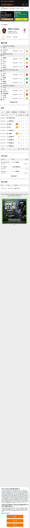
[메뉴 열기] (26, 4)
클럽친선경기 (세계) (7, 54)
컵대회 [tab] (7, 112)
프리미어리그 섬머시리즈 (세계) (10, 69)
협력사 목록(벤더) (6, 513)
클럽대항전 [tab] (14, 112)
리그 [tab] (3, 112)
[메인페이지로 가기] (8, 5)
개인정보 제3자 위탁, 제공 (21, 502)
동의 (15, 516)
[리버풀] (24, 31)
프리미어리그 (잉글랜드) (9, 46)
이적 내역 (8, 37)
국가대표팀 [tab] (22, 112)
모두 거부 (15, 520)
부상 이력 (15, 37)
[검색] (23, 4)
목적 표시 (15, 525)
